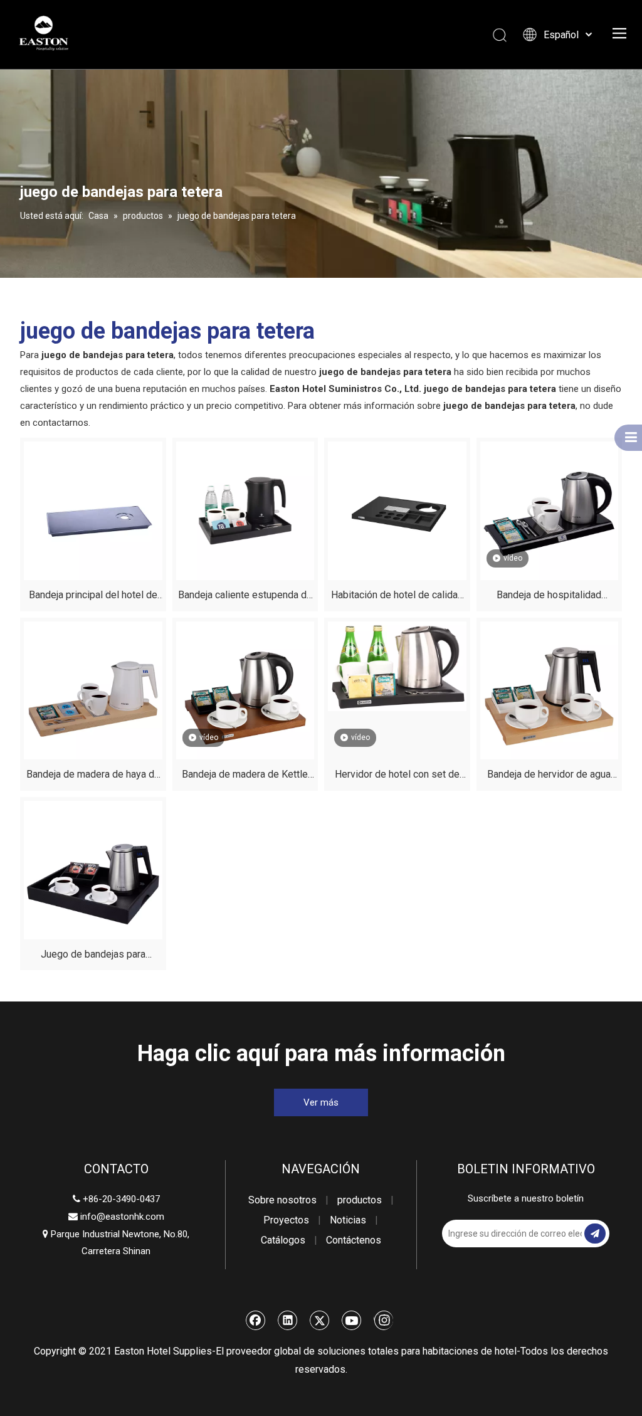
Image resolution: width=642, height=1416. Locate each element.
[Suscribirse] (595, 1233)
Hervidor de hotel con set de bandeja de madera (397, 776)
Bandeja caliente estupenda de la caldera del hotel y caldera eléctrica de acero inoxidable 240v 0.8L (245, 597)
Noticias (348, 1220)
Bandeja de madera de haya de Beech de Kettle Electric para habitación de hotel (93, 776)
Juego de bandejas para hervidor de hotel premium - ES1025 (93, 956)
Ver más (321, 1102)
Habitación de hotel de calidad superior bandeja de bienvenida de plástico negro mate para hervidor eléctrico (397, 597)
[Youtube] (352, 1320)
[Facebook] (256, 1320)
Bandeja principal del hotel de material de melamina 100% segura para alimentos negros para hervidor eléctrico (93, 597)
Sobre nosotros (282, 1200)
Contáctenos (353, 1240)
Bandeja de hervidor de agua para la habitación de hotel (549, 776)
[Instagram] (383, 1320)
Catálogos (283, 1240)
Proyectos (286, 1220)
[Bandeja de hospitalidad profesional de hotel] (549, 510)
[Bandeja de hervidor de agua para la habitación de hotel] (549, 689)
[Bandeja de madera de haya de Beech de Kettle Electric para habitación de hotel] (93, 689)
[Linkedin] (288, 1320)
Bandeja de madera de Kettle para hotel (245, 776)
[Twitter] (320, 1320)
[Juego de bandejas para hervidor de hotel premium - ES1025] (93, 869)
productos (359, 1200)
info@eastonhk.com (122, 1216)
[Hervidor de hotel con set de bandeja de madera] (397, 666)
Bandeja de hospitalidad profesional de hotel (549, 597)
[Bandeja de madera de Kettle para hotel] (245, 689)
